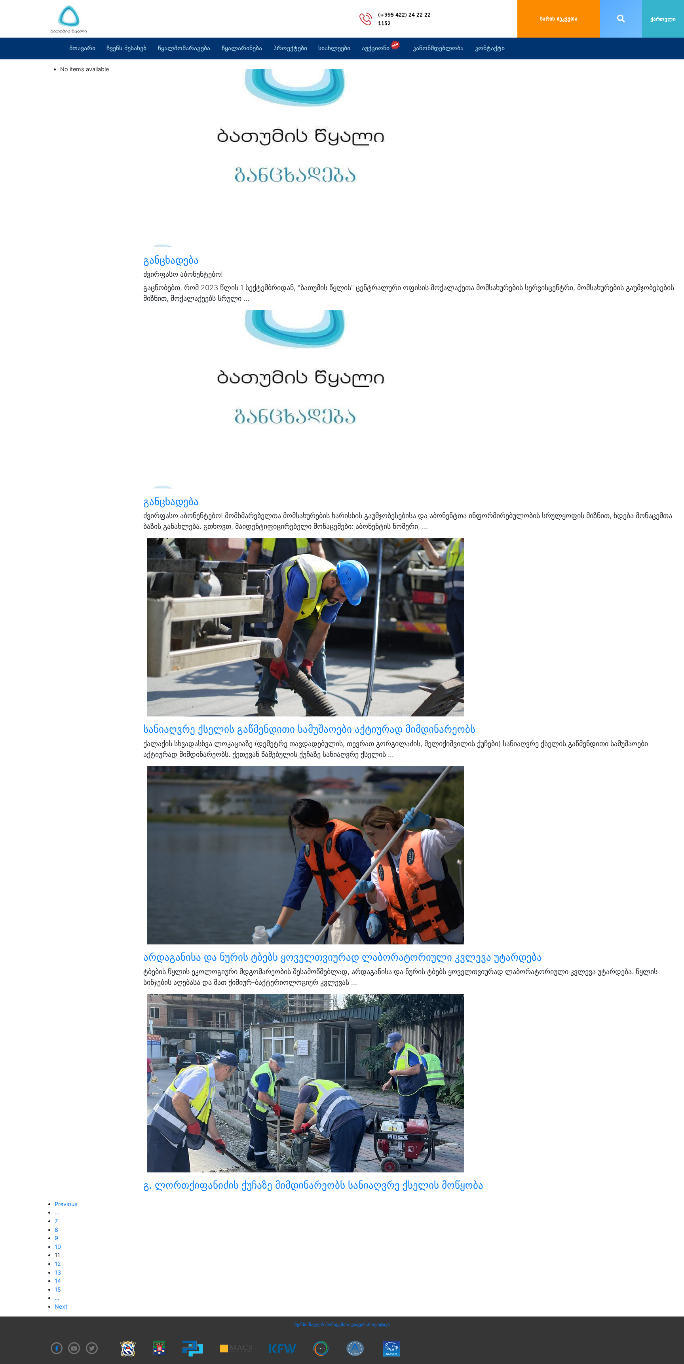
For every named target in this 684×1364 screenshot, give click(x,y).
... (57, 1212)
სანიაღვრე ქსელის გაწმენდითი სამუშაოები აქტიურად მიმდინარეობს (309, 729)
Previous (66, 1204)
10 (58, 1246)
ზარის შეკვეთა (559, 19)
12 (58, 1263)
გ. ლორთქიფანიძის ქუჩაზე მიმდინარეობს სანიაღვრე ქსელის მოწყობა (313, 1185)
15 (58, 1289)
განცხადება (171, 260)
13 (58, 1272)
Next (61, 1306)
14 (58, 1280)
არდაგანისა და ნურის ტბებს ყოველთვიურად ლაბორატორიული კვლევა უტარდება (342, 957)
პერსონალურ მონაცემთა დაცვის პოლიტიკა (342, 1324)
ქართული (663, 19)
